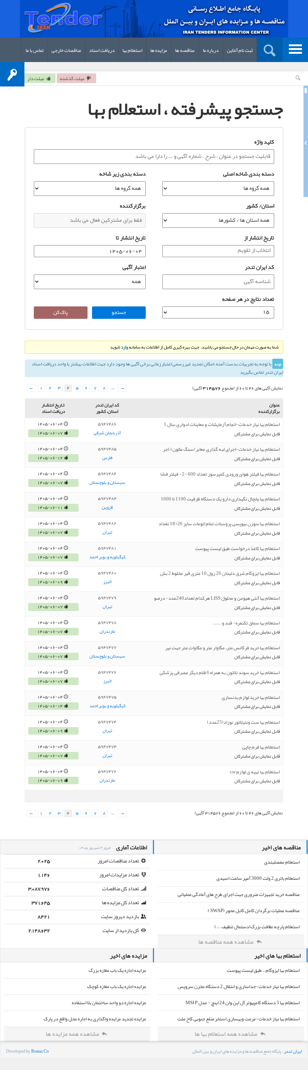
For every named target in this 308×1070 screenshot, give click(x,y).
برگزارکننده (133, 205)
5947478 (107, 622)
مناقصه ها (185, 50)
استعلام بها (132, 50)
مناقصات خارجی (66, 50)
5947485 (107, 449)
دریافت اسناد (102, 50)
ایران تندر (293, 1051)
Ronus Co (40, 1051)
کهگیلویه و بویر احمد (107, 557)
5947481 (107, 548)
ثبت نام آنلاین (240, 50)
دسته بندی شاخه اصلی (248, 173)
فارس (107, 458)
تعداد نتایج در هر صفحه (248, 299)
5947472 (107, 771)
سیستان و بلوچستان (107, 482)
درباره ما (211, 50)
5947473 (107, 746)
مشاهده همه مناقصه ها (226, 942)
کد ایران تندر (259, 267)
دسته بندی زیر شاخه (122, 173)
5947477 (107, 647)
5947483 (107, 498)
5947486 (107, 424)
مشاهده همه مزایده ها (73, 1034)
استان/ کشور (260, 205)
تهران (107, 532)
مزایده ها (158, 50)
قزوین (107, 507)
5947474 (107, 721)
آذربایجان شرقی (107, 433)
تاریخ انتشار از (259, 237)
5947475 (107, 697)
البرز (107, 582)
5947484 (107, 473)
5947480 (107, 573)
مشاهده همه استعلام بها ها (226, 1034)
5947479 (107, 597)
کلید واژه (264, 141)
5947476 (107, 672)
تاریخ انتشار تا (131, 237)
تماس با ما (35, 50)
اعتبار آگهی (134, 267)
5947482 (107, 523)
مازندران (107, 631)
